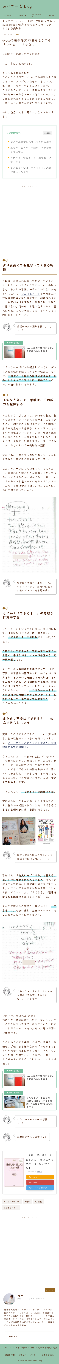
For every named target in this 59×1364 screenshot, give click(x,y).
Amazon (33, 1177)
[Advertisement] (29, 220)
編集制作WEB (48, 1355)
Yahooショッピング (38, 1187)
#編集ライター (11, 1207)
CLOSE (47, 133)
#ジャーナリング (12, 1201)
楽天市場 (33, 1182)
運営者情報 (10, 1355)
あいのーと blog (17, 6)
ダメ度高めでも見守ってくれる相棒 (31, 141)
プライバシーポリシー (28, 1355)
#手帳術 (38, 1201)
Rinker (39, 1171)
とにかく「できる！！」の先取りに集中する (31, 160)
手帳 (17, 34)
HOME (5, 1347)
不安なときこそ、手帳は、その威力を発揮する (31, 150)
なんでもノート (30, 293)
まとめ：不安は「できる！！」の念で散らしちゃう (31, 170)
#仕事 (27, 1201)
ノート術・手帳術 (19, 1347)
